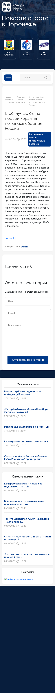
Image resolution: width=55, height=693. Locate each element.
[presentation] (45, 32)
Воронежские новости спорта (36, 137)
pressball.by (11, 238)
